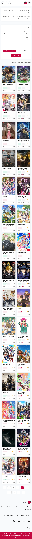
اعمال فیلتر (16, 55)
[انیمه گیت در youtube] (19, 521)
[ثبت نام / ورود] (2, 2)
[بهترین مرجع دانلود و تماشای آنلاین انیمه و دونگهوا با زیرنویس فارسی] (22, 3)
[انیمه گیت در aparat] (14, 521)
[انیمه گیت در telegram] (29, 521)
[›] (9, 492)
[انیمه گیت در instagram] (24, 521)
